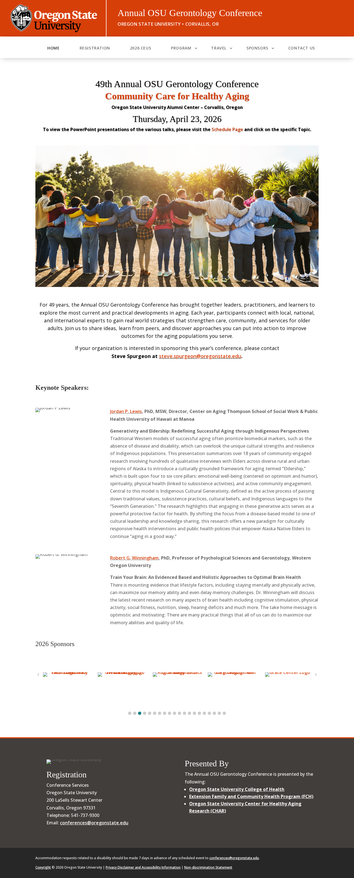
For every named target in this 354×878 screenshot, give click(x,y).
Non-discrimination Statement (208, 867)
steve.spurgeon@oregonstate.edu (200, 356)
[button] (129, 713)
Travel (219, 48)
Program (181, 48)
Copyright (43, 867)
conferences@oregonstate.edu (94, 823)
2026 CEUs (140, 48)
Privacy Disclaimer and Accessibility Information (143, 867)
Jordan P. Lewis (126, 411)
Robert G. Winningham (134, 558)
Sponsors (257, 48)
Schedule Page (227, 129)
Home (53, 48)
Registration (95, 48)
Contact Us (301, 48)
